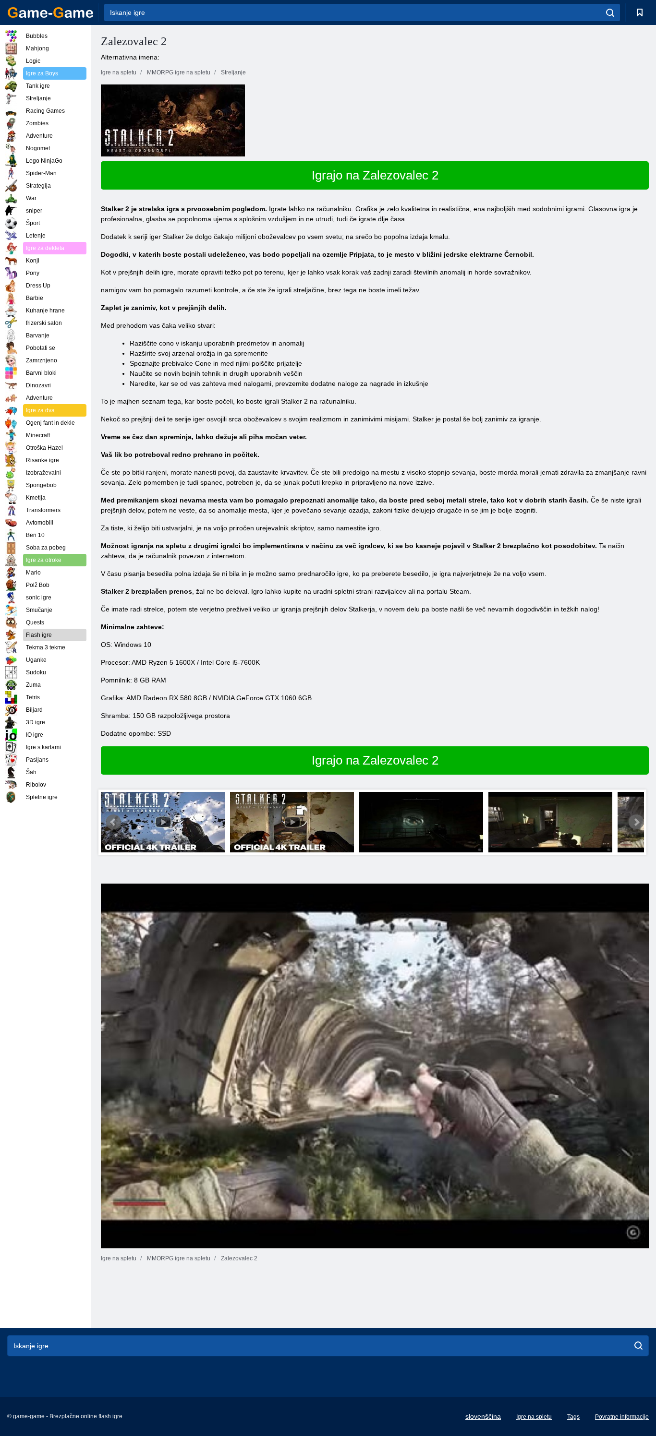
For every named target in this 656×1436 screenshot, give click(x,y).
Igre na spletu (534, 1416)
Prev (113, 822)
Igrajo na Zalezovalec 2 (375, 175)
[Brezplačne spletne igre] (50, 12)
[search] (610, 12)
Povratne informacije (622, 1416)
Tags (573, 1416)
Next (636, 822)
